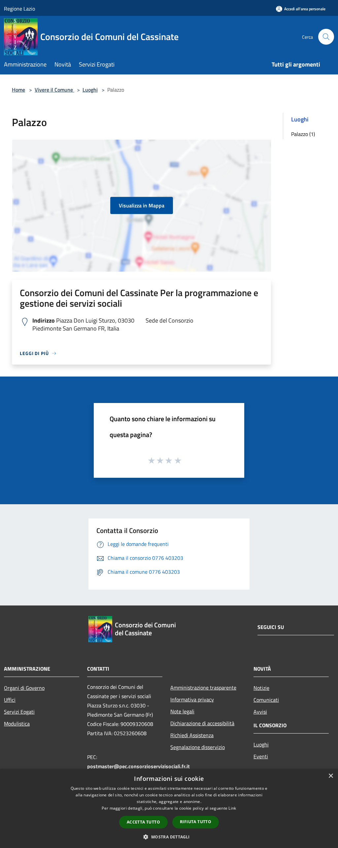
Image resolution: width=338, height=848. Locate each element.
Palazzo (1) (303, 134)
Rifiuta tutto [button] (195, 822)
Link (232, 808)
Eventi (261, 756)
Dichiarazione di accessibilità (202, 723)
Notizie (261, 688)
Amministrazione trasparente (203, 688)
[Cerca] (326, 37)
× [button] (330, 776)
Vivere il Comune (54, 90)
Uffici (10, 700)
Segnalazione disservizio (197, 747)
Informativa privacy (192, 699)
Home (18, 90)
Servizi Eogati (19, 712)
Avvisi (260, 712)
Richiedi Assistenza (192, 735)
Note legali (182, 711)
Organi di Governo (24, 688)
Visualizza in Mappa (141, 205)
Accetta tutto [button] (143, 822)
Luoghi (90, 90)
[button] (168, 836)
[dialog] (169, 808)
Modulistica (17, 724)
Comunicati (266, 700)
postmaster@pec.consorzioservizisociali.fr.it (138, 766)
